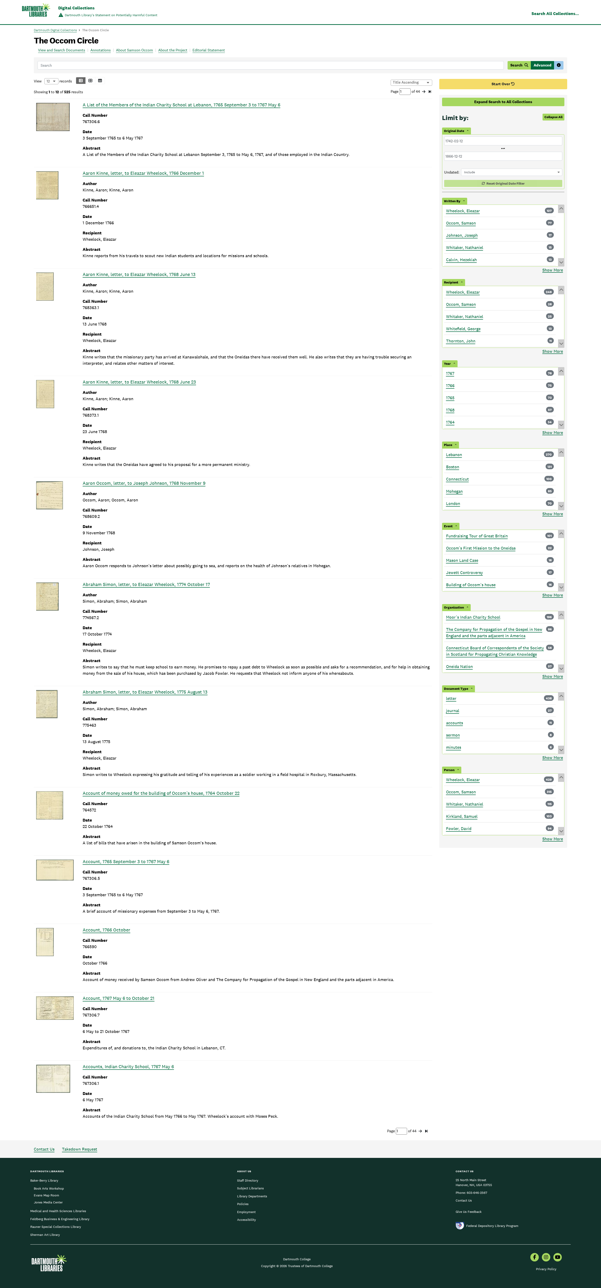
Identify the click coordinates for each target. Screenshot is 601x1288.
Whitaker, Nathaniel (464, 247)
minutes (453, 747)
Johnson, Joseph (462, 235)
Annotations (100, 50)
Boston (452, 466)
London (453, 503)
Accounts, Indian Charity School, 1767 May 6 (128, 1066)
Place (448, 445)
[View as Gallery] (90, 80)
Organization (454, 607)
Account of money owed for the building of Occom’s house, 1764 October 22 (161, 793)
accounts (454, 722)
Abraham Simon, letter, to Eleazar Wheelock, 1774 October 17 (146, 584)
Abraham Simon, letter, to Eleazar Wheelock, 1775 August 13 (145, 692)
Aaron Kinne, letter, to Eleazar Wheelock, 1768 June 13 (139, 274)
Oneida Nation (459, 666)
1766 (450, 385)
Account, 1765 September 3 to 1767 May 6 (126, 861)
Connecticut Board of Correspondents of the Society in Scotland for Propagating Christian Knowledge (495, 651)
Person (449, 770)
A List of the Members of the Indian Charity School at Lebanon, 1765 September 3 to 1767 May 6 (181, 105)
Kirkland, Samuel (462, 816)
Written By (452, 201)
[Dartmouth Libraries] (36, 12)
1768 (450, 410)
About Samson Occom (134, 50)
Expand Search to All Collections (503, 101)
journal (452, 710)
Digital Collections (76, 8)
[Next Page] (424, 92)
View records (53, 81)
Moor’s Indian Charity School (473, 617)
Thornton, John (460, 341)
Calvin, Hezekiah (461, 259)
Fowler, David (458, 828)
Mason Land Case (462, 560)
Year (447, 363)
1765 (450, 397)
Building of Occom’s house (471, 584)
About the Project (172, 50)
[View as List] (81, 80)
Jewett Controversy (464, 572)
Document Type (456, 689)
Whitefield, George (463, 328)
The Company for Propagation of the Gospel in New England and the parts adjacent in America (494, 632)
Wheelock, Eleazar (463, 210)
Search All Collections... (555, 13)
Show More (552, 270)
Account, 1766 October (106, 930)
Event (448, 526)
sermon (453, 735)
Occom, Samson (461, 223)
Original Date (454, 131)
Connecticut (457, 479)
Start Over (501, 83)
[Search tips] (558, 65)
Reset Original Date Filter (505, 183)
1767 (450, 373)
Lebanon (454, 454)
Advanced (542, 65)
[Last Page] (429, 92)
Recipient (451, 282)
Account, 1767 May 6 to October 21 (118, 998)
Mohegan (454, 491)
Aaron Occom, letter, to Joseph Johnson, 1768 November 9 (144, 483)
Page (395, 91)
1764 (450, 422)
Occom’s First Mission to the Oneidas (481, 548)
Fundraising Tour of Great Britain (477, 536)
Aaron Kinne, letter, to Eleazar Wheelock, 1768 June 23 (139, 382)
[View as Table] (100, 80)
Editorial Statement (209, 50)
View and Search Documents (61, 50)
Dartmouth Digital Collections (55, 30)
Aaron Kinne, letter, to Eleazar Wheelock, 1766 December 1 (143, 173)
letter (451, 698)
